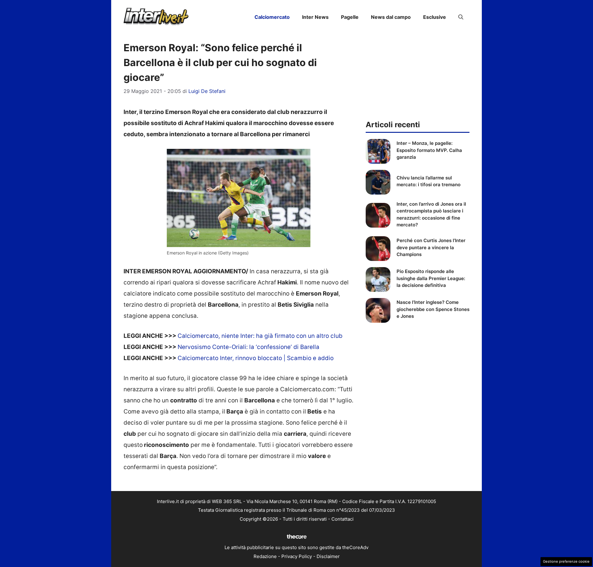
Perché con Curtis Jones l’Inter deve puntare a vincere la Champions (431, 247)
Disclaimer (328, 556)
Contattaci (342, 519)
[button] (460, 17)
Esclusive (434, 17)
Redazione (265, 556)
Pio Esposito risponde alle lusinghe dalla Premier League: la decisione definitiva (431, 278)
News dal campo (391, 17)
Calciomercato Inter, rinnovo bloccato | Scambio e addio (256, 358)
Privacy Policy (296, 556)
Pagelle (350, 17)
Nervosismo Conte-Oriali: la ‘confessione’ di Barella (248, 347)
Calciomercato (272, 17)
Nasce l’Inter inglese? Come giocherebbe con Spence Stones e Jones (433, 309)
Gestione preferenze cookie (566, 561)
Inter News (315, 17)
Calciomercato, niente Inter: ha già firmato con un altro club (260, 335)
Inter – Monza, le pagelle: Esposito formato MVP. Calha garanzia (429, 150)
